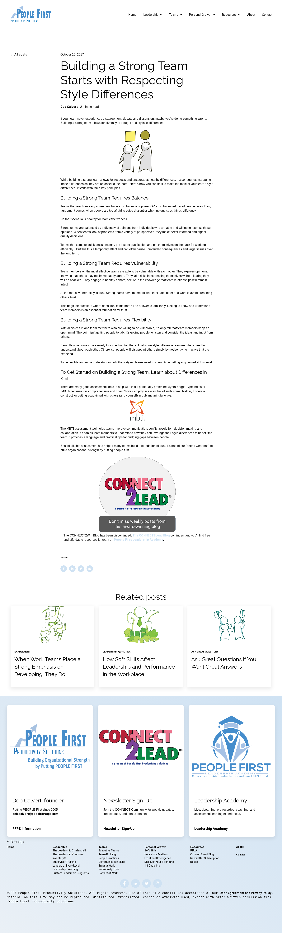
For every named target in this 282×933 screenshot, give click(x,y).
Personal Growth (200, 14)
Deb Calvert (69, 107)
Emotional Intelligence (157, 858)
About (251, 14)
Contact (267, 14)
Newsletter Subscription (204, 858)
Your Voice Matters (156, 854)
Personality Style (109, 869)
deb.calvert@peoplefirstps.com (35, 814)
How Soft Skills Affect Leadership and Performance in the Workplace (139, 666)
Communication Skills (112, 861)
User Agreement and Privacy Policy (245, 893)
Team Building (107, 854)
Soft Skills (150, 850)
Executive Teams (109, 850)
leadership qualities (117, 651)
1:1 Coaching (152, 865)
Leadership (150, 14)
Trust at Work (107, 865)
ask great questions (205, 651)
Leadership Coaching (65, 869)
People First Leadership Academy (138, 539)
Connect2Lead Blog (202, 854)
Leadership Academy (211, 829)
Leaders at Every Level (66, 865)
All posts (20, 54)
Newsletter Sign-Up (118, 829)
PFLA (193, 850)
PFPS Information (26, 829)
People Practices (109, 858)
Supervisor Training (64, 861)
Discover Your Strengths (159, 861)
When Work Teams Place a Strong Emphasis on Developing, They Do (47, 666)
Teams (173, 14)
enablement (22, 651)
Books (194, 861)
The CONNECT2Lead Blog (151, 535)
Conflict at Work (108, 873)
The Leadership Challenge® (69, 850)
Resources (229, 14)
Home (132, 14)
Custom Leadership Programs (71, 873)
